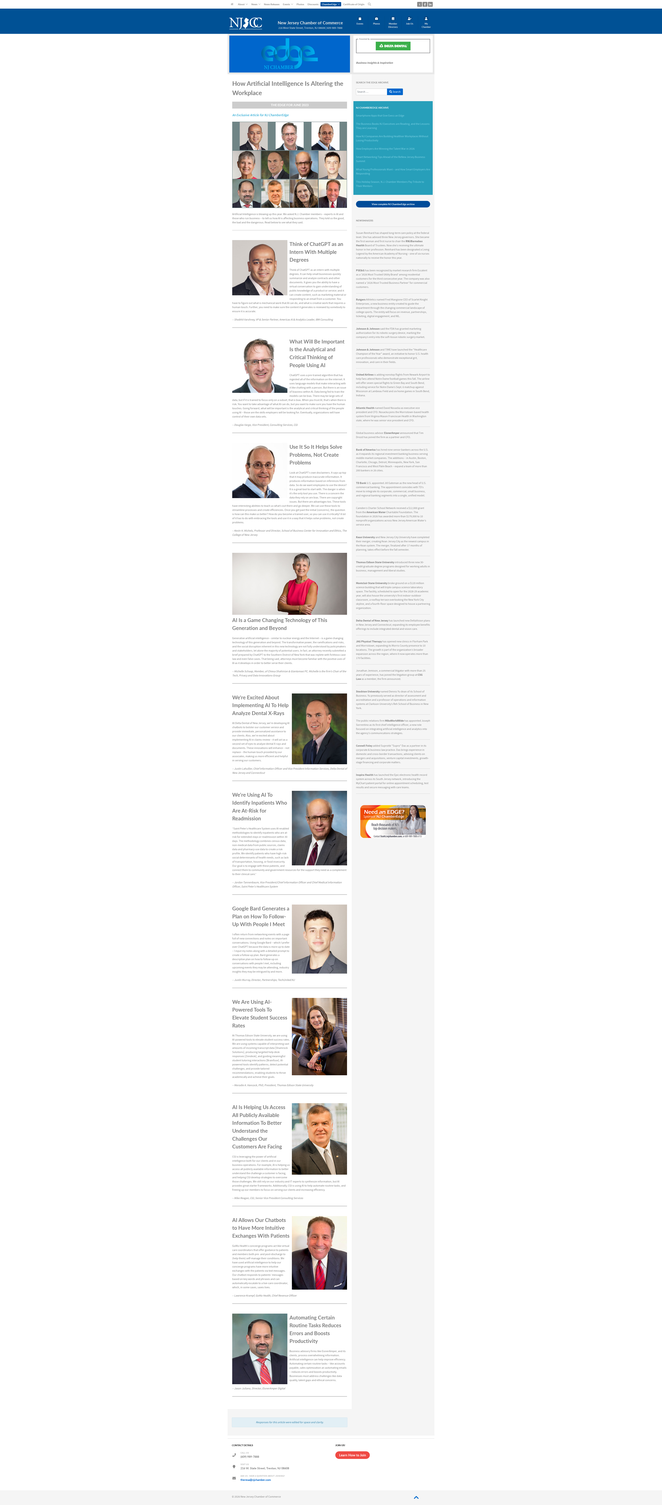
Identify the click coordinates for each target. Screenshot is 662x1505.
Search (396, 91)
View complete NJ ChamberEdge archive (393, 204)
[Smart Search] (370, 4)
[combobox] (371, 92)
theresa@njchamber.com (255, 1479)
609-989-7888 (334, 28)
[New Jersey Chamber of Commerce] (245, 28)
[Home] (232, 4)
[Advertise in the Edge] (393, 821)
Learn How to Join (352, 1455)
